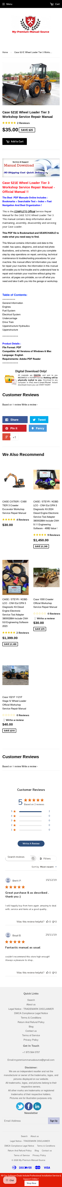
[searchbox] (17, 856)
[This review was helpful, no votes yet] (47, 921)
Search (31, 999)
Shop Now (31, 1183)
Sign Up (54, 1120)
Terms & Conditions (31, 1017)
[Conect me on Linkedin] (37, 1109)
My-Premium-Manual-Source (32, 1160)
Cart (57, 4)
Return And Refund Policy (31, 1022)
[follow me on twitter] (20, 1109)
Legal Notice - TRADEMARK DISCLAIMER (31, 1008)
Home (5, 52)
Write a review (29, 404)
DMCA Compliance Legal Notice (31, 1013)
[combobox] (44, 866)
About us (31, 1004)
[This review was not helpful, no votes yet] (53, 921)
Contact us (31, 1030)
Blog (31, 1026)
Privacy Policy (31, 1039)
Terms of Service (31, 1035)
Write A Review (31, 843)
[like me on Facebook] (29, 1109)
